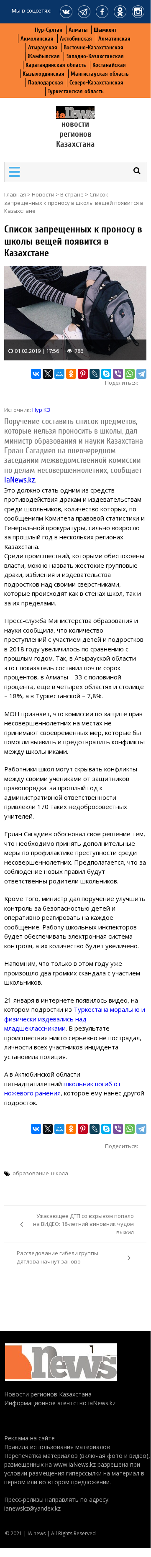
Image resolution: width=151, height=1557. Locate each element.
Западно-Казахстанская (95, 56)
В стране (72, 194)
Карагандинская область (56, 65)
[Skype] (106, 374)
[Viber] (118, 374)
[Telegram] (141, 374)
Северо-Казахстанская (96, 82)
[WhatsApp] (130, 374)
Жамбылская (44, 56)
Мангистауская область (100, 73)
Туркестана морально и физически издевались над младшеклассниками (74, 1018)
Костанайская (109, 65)
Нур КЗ (41, 409)
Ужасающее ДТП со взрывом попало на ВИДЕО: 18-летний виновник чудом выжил (83, 1224)
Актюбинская (76, 38)
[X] (48, 374)
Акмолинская (37, 38)
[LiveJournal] (95, 374)
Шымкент (105, 29)
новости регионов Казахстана (75, 134)
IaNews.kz (19, 480)
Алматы (78, 29)
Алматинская (114, 38)
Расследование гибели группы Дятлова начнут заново (57, 1257)
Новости (43, 194)
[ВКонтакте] (36, 374)
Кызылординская (43, 73)
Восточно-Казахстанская (93, 47)
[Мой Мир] (59, 374)
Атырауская (42, 47)
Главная (15, 194)
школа (59, 1173)
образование (31, 1173)
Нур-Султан (48, 29)
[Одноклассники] (71, 374)
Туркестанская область (76, 91)
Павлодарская (45, 82)
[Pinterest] (83, 374)
